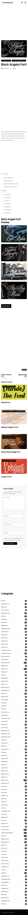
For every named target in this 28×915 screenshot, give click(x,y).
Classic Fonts (4, 644)
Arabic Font (4, 607)
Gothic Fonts (4, 721)
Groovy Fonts (4, 727)
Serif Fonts (4, 836)
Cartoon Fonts (5, 631)
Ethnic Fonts (4, 684)
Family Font (4, 693)
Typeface (3, 873)
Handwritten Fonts (6, 737)
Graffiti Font (4, 724)
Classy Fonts (6, 436)
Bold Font (3, 616)
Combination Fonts (6, 650)
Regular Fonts (4, 817)
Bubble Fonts (4, 625)
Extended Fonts (5, 690)
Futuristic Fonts (5, 712)
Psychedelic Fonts (5, 811)
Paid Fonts (3, 798)
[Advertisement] (14, 19)
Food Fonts (4, 703)
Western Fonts (5, 897)
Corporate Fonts (5, 656)
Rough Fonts (4, 823)
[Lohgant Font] (14, 466)
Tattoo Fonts (4, 857)
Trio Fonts (3, 870)
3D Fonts (3, 600)
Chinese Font (4, 638)
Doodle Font (4, 672)
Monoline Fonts (5, 783)
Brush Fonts (4, 622)
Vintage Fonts (4, 891)
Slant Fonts (4, 845)
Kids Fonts (3, 752)
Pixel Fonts (3, 802)
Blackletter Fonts (5, 613)
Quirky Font (4, 814)
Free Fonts (3, 706)
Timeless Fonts (5, 866)
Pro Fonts (3, 808)
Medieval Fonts (5, 774)
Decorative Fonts (5, 662)
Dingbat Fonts (4, 665)
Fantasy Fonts (4, 696)
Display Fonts (4, 669)
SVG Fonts (3, 854)
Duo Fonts (3, 675)
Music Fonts (4, 789)
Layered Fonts (4, 758)
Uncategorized (5, 882)
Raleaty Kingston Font (9, 427)
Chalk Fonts (4, 634)
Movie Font (4, 786)
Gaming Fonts (4, 715)
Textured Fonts (5, 863)
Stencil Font (4, 851)
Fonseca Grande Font (6, 376)
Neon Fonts (4, 792)
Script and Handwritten (18, 60)
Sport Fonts (4, 848)
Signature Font (5, 839)
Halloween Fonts (5, 730)
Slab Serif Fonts (5, 842)
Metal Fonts (4, 777)
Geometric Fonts (5, 718)
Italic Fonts (4, 746)
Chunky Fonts (4, 641)
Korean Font (4, 755)
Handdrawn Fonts (5, 733)
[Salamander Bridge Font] (14, 441)
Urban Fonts (4, 885)
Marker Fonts (4, 771)
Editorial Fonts (4, 678)
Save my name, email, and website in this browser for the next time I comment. (13, 539)
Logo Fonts (4, 764)
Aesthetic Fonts (5, 604)
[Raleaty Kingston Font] (14, 416)
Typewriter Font (5, 876)
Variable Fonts (4, 888)
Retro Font (3, 820)
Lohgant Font (6, 477)
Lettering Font (6, 60)
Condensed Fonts (5, 653)
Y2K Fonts (3, 904)
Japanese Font (5, 749)
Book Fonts (4, 619)
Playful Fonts (4, 805)
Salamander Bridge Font (10, 452)
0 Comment (6, 68)
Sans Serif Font (5, 829)
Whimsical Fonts (5, 900)
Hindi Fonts (4, 740)
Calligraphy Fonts (5, 628)
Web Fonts (4, 894)
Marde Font (5, 402)
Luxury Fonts (4, 767)
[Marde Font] (14, 392)
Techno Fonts (4, 860)
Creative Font (4, 659)
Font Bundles (4, 699)
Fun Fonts (3, 709)
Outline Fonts (4, 795)
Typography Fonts (6, 879)
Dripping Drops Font (22, 376)
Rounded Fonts (5, 826)
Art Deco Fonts (5, 610)
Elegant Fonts (6, 411)
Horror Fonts (4, 743)
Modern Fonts (15, 436)
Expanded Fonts (5, 687)
